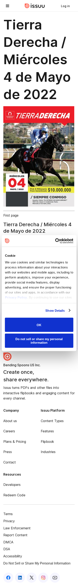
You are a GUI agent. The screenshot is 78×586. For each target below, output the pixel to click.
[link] (65, 6)
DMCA (8, 542)
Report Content (15, 535)
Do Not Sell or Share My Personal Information (37, 563)
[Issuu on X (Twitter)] (32, 578)
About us (10, 421)
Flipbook (47, 441)
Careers (9, 431)
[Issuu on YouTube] (55, 578)
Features (47, 431)
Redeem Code (14, 495)
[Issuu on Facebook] (8, 578)
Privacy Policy (16, 297)
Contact (9, 462)
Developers (12, 485)
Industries (48, 452)
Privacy (9, 521)
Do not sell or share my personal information (39, 340)
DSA (6, 549)
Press (7, 452)
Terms (8, 514)
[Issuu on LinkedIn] (20, 578)
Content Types (52, 421)
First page (11, 215)
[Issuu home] (34, 6)
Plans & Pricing (14, 441)
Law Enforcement (17, 528)
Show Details (55, 310)
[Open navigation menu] (7, 6)
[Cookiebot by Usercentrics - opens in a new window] (55, 241)
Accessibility (12, 556)
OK (39, 325)
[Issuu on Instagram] (43, 578)
